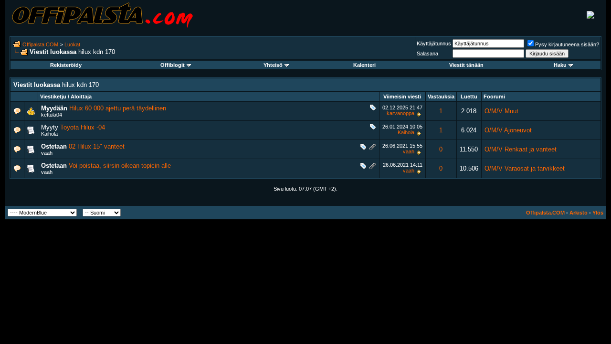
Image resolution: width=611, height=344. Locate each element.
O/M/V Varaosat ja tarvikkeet (525, 168)
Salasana (427, 53)
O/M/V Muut (501, 111)
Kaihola (49, 134)
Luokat (72, 44)
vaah (47, 153)
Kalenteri (364, 65)
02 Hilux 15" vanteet (97, 146)
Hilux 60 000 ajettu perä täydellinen (117, 108)
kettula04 (51, 115)
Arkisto (578, 212)
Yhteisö (273, 65)
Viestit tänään (466, 65)
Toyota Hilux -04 (82, 127)
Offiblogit (172, 65)
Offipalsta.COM (40, 44)
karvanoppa (400, 113)
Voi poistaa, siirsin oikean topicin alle (120, 165)
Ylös (597, 212)
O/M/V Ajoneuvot (508, 130)
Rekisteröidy (66, 65)
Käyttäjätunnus (434, 43)
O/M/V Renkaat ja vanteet (521, 149)
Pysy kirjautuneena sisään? (567, 44)
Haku (560, 65)
